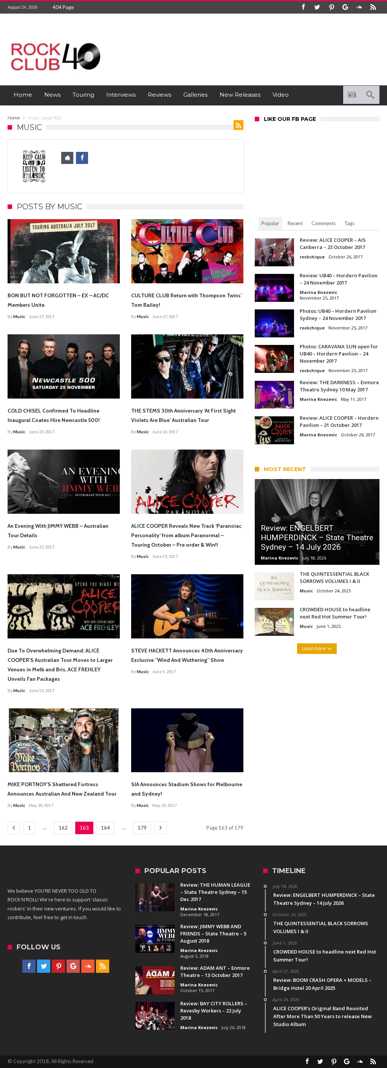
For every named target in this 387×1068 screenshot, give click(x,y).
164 (105, 828)
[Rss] (373, 7)
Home (14, 118)
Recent (295, 223)
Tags (349, 223)
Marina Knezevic (318, 292)
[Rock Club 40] (55, 39)
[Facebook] (303, 7)
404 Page (63, 7)
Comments (323, 223)
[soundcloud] (359, 7)
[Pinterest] (331, 7)
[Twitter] (317, 7)
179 (142, 828)
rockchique (312, 257)
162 (63, 828)
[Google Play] (345, 7)
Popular (270, 223)
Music (19, 316)
